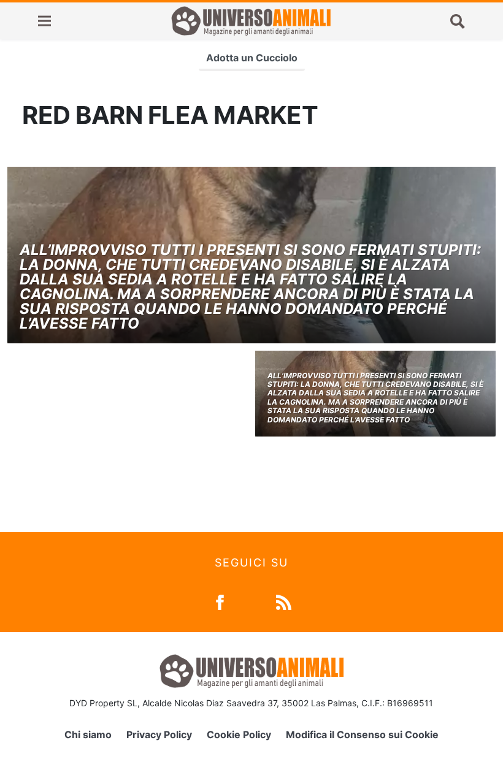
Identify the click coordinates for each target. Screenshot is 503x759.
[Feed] (283, 601)
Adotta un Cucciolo (252, 57)
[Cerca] (457, 21)
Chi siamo (88, 734)
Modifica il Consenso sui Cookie (362, 734)
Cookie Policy (239, 734)
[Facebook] (220, 601)
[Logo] (251, 21)
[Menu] (44, 21)
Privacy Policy (159, 734)
